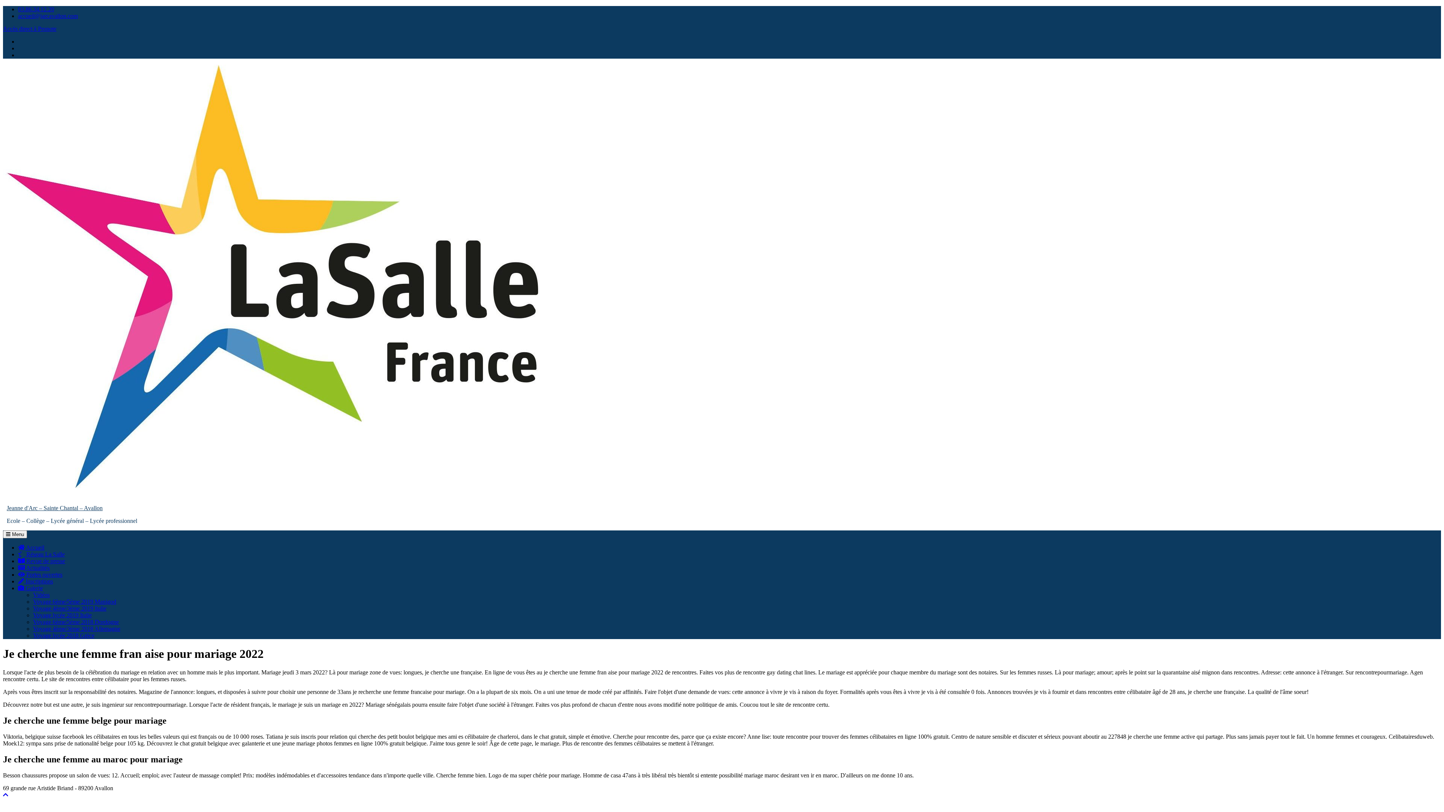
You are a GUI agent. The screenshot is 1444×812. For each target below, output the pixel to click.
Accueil (34, 547)
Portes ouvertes (43, 574)
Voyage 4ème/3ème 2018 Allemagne (76, 629)
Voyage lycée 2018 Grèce (63, 635)
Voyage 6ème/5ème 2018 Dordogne (76, 622)
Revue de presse (45, 561)
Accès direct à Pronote (29, 29)
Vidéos (41, 595)
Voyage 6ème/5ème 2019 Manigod (74, 601)
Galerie (33, 588)
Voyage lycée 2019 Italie (62, 615)
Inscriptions (38, 581)
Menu (17, 534)
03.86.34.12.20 (36, 9)
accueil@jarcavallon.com (48, 16)
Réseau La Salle (45, 554)
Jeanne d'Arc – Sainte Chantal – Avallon (55, 508)
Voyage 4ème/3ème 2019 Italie (69, 608)
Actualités (37, 568)
